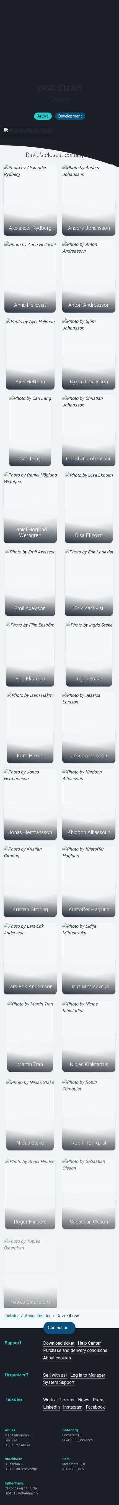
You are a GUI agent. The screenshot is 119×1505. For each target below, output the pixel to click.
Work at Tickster (59, 1399)
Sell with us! (55, 1375)
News (83, 1399)
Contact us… (59, 1327)
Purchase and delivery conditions (75, 1350)
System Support (58, 1382)
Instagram (72, 1407)
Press (99, 1399)
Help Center (89, 1343)
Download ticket (58, 1343)
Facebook (95, 1407)
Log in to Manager (87, 1375)
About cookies (57, 1358)
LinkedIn (51, 1407)
